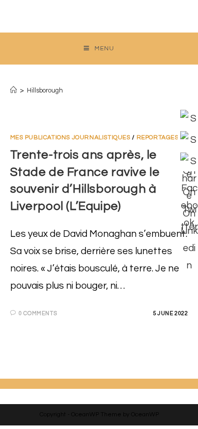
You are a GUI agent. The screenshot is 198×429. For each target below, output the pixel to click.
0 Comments (38, 313)
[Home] (13, 90)
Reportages (158, 137)
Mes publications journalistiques (70, 137)
